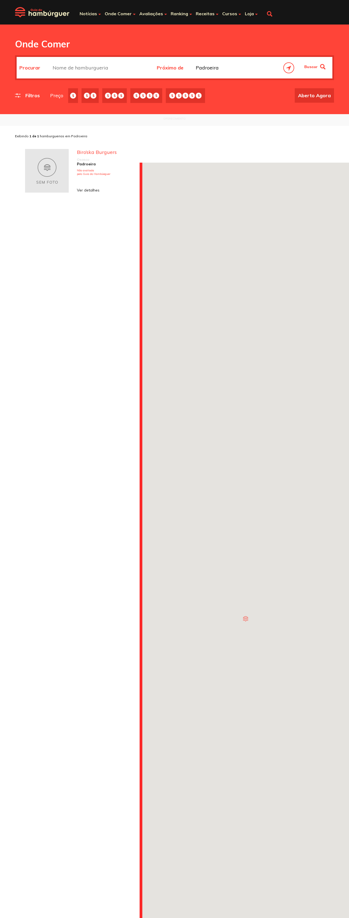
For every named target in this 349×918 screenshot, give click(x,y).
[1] (73, 95)
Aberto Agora (314, 95)
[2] (90, 95)
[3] (114, 95)
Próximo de (171, 68)
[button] (245, 619)
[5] (185, 95)
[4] (146, 95)
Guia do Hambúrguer (42, 12)
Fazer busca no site (269, 14)
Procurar (30, 68)
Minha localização (288, 67)
